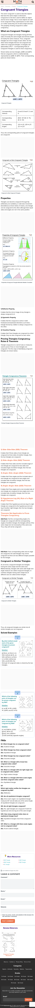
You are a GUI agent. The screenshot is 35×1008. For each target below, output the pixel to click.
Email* (5, 996)
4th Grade (23, 976)
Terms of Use (27, 962)
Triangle (14, 6)
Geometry (7, 6)
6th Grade (3, 979)
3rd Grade (17, 976)
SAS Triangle (22, 862)
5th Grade (30, 976)
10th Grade (30, 979)
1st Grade (3, 976)
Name (3, 891)
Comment (4, 877)
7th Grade (10, 979)
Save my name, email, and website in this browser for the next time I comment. (18, 915)
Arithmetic (10, 969)
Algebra (4, 969)
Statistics (22, 969)
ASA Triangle (7, 862)
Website (3, 907)
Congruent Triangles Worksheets (8, 954)
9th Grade (23, 979)
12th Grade (20, 983)
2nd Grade (10, 976)
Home (2, 6)
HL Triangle (7, 864)
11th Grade (13, 983)
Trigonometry (28, 969)
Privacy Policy (19, 962)
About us (6, 962)
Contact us (12, 962)
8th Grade (16, 979)
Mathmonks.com (8, 1005)
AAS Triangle (22, 860)
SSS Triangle (7, 860)
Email (3, 899)
